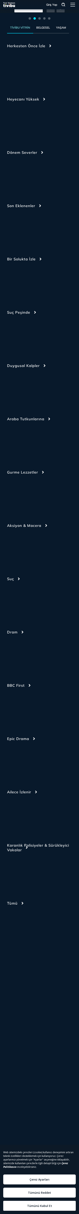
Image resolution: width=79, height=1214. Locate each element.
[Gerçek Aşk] (45, 389)
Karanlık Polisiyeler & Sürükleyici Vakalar (38, 847)
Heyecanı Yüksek (23, 99)
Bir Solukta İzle (21, 259)
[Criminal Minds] (45, 336)
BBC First (16, 685)
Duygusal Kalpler (23, 365)
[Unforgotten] (45, 709)
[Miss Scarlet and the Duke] (18, 176)
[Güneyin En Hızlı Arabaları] (18, 442)
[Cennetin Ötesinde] (45, 815)
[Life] (18, 389)
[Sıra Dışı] (45, 282)
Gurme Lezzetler (22, 472)
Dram (12, 632)
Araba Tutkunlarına (25, 419)
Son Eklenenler (21, 205)
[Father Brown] (18, 709)
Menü (72, 4)
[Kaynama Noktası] (18, 282)
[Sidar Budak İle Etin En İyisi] (45, 495)
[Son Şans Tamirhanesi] (45, 229)
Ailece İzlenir (19, 792)
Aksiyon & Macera (24, 525)
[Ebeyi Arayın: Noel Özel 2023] (45, 176)
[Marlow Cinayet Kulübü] (18, 229)
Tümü (12, 903)
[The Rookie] (45, 549)
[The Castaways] (18, 122)
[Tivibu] (9, 4)
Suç (10, 579)
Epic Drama (18, 738)
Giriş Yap (51, 4)
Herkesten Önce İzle (26, 46)
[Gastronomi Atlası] (18, 495)
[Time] (45, 873)
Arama (63, 5)
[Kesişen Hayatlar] (45, 69)
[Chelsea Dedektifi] (45, 122)
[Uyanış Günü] (18, 69)
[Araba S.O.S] (45, 442)
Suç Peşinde (18, 312)
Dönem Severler (22, 152)
